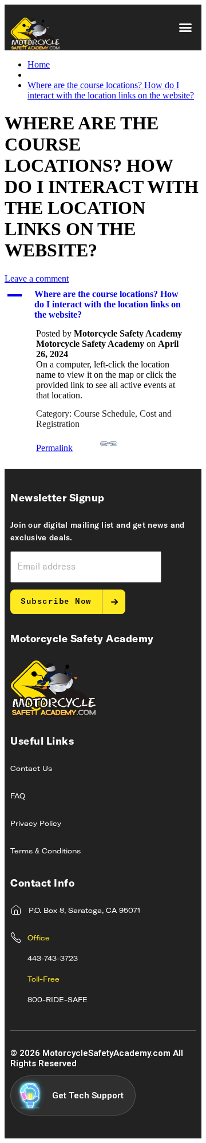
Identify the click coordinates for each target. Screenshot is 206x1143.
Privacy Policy (35, 824)
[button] (185, 27)
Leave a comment (37, 278)
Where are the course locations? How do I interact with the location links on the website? (110, 90)
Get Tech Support (88, 1095)
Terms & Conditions (45, 851)
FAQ (17, 796)
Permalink (54, 448)
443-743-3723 (52, 959)
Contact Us (31, 769)
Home (38, 64)
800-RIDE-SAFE (57, 1000)
